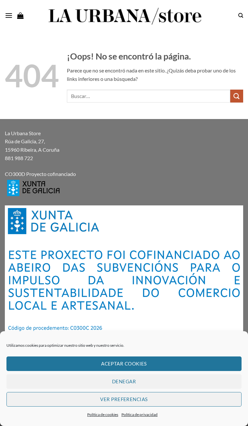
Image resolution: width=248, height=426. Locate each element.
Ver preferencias (124, 399)
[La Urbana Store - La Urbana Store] (124, 15)
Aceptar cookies (124, 363)
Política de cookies (102, 414)
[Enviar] (236, 96)
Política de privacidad (139, 414)
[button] (9, 15)
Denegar (124, 381)
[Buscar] (240, 15)
